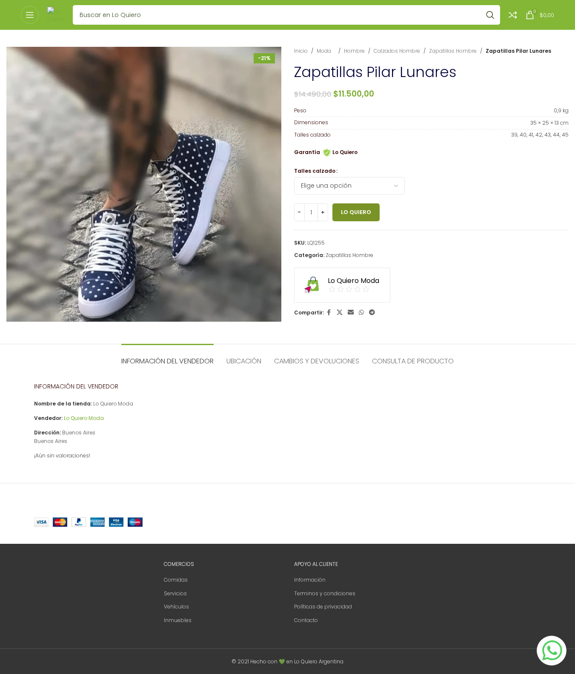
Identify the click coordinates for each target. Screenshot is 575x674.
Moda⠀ (326, 50)
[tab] (167, 357)
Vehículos (176, 606)
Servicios (175, 593)
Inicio (301, 50)
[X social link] (339, 312)
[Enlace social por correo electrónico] (350, 312)
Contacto (306, 620)
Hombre (354, 50)
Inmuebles (178, 620)
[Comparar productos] (512, 14)
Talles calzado (314, 170)
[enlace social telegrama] (372, 312)
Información (310, 579)
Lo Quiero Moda (84, 418)
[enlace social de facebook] (329, 312)
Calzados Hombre (397, 50)
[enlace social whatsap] (361, 312)
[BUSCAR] (490, 15)
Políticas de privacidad (323, 606)
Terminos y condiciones (324, 593)
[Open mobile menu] (30, 14)
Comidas (176, 579)
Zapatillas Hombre (453, 50)
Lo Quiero (356, 212)
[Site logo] (55, 14)
